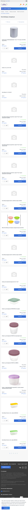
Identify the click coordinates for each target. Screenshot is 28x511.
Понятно (5, 508)
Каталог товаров (7, 8)
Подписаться (5, 467)
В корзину (20, 48)
